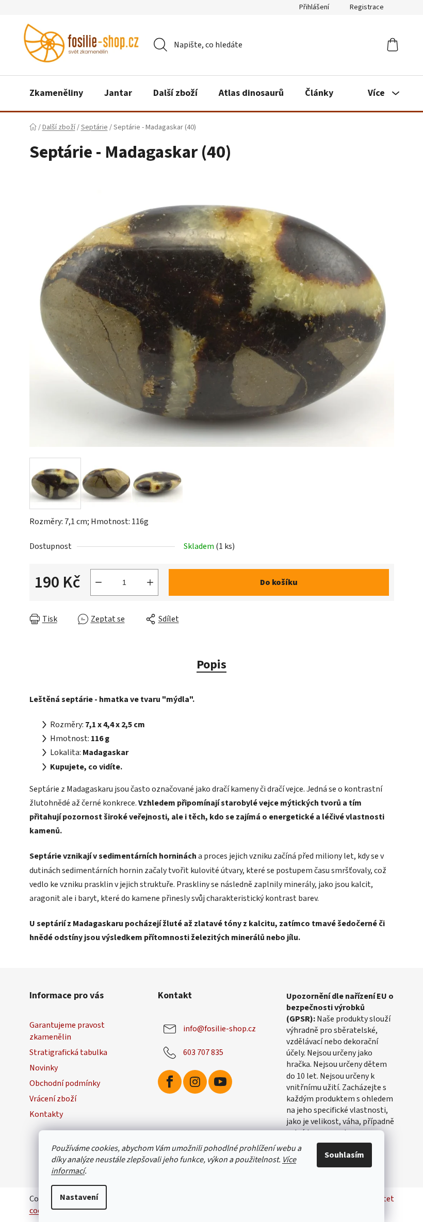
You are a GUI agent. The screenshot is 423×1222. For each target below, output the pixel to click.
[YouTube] (220, 1082)
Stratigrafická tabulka (68, 1052)
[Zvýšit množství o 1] (150, 582)
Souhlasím (344, 1155)
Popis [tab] (211, 665)
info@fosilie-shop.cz (219, 1028)
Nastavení (79, 1197)
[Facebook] (170, 1082)
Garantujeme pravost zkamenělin (67, 1030)
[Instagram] (195, 1082)
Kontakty (46, 1114)
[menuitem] (56, 93)
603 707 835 (203, 1052)
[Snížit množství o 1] (98, 582)
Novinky (43, 1068)
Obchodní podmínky (64, 1083)
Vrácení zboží (52, 1098)
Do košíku (279, 582)
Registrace (367, 7)
